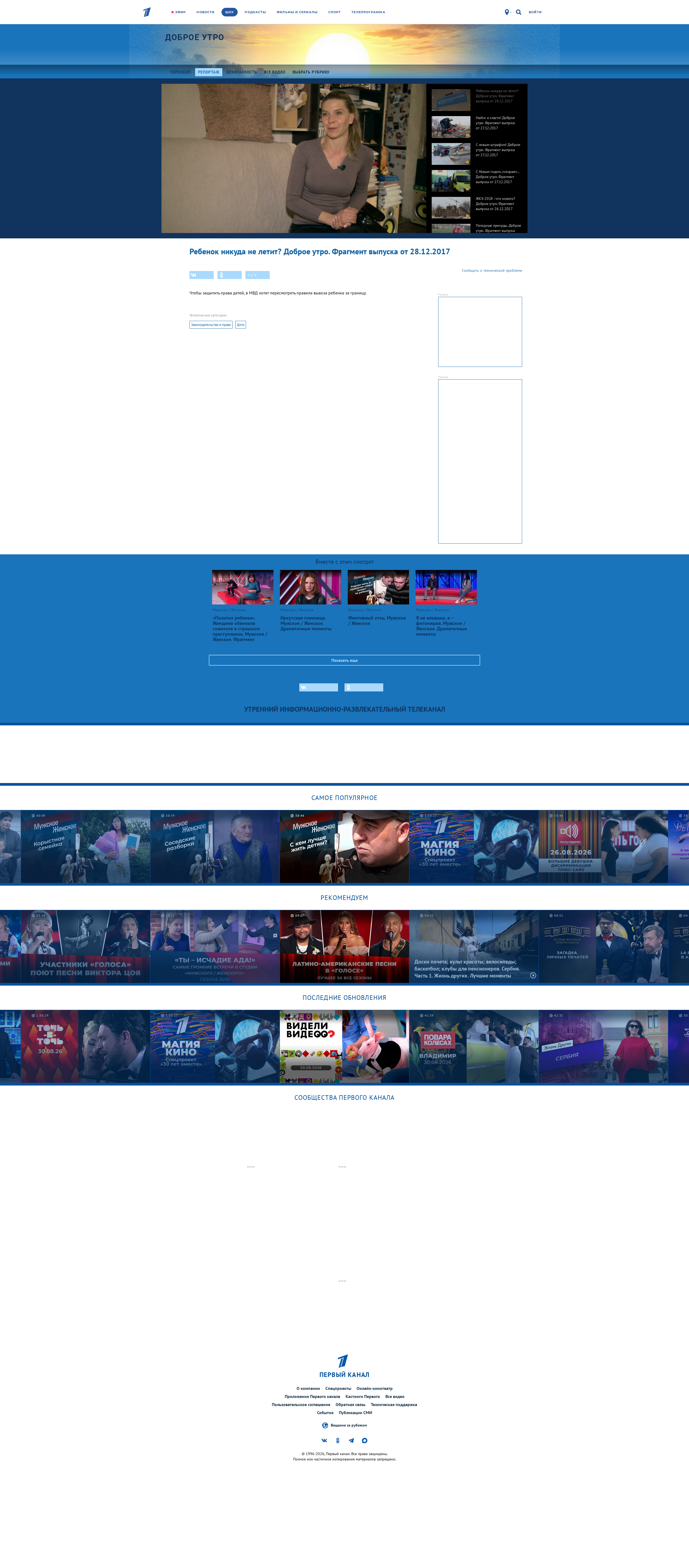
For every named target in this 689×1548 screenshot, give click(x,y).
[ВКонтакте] (201, 275)
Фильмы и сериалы (297, 12)
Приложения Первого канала (312, 1396)
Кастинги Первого (363, 1396)
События (325, 1412)
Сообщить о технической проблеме (492, 270)
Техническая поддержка (394, 1404)
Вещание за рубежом (349, 1424)
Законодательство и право (211, 324)
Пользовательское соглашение (301, 1404)
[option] (477, 97)
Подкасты (255, 12)
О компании (308, 1388)
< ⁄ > (252, 275)
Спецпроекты (338, 1388)
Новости (205, 12)
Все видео (395, 1396)
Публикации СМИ (355, 1412)
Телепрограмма (368, 12)
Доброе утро (194, 37)
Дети (240, 324)
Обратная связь (350, 1404)
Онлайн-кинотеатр (375, 1388)
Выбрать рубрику (311, 72)
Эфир (180, 12)
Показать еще (344, 660)
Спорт (334, 12)
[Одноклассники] (229, 275)
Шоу (229, 12)
